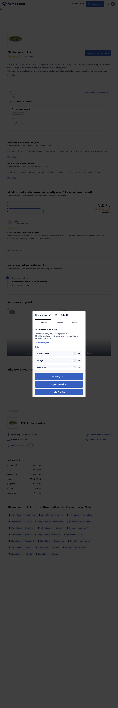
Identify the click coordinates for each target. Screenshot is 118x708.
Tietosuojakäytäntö (42, 343)
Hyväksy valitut (59, 384)
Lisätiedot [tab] (59, 322)
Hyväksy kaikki (59, 376)
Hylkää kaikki (59, 392)
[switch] (73, 353)
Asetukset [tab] (43, 322)
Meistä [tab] (74, 322)
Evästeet (38, 347)
